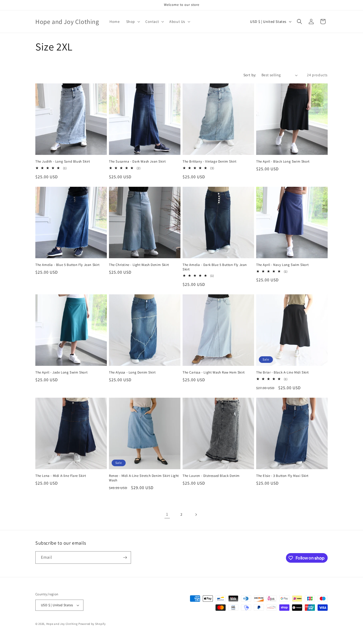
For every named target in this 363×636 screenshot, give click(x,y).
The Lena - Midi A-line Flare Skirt (60, 476)
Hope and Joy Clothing (62, 624)
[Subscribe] (125, 557)
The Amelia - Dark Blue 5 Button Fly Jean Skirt (215, 267)
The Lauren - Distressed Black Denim (211, 476)
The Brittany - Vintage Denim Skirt (209, 161)
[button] (132, 21)
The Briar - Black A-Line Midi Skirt (282, 372)
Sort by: (249, 75)
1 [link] (167, 514)
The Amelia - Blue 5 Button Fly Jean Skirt (67, 265)
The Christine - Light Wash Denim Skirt (139, 265)
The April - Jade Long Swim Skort (61, 372)
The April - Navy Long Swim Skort (282, 265)
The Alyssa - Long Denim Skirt (132, 372)
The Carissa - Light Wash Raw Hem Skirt (214, 372)
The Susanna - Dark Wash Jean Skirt (137, 161)
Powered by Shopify (92, 624)
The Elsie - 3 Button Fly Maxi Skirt (282, 476)
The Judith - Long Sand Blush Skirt (62, 161)
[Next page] (196, 514)
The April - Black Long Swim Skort (283, 161)
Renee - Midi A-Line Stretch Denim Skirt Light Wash (144, 478)
